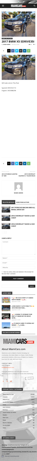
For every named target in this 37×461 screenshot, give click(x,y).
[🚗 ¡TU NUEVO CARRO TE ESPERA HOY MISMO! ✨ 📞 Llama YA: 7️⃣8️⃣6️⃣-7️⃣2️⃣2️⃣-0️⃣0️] (6, 325)
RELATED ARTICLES (8, 202)
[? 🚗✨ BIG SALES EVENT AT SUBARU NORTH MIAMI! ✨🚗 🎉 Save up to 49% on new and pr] (6, 300)
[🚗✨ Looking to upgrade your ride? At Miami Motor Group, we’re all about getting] (6, 316)
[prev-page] (3, 232)
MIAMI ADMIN (6, 44)
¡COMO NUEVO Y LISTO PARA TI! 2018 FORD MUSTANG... (21, 307)
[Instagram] (7, 381)
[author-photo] (18, 190)
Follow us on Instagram (11, 332)
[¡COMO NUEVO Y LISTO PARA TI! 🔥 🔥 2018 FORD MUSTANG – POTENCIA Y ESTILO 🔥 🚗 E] (6, 308)
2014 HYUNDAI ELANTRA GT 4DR (9, 175)
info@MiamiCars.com (8, 367)
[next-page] (5, 232)
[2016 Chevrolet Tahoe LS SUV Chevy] (6, 218)
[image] (18, 341)
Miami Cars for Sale (11, 9)
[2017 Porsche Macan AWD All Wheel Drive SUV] (6, 210)
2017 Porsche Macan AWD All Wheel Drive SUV (23, 209)
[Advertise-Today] (18, 2)
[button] (3, 5)
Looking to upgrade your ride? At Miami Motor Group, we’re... (22, 316)
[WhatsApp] (28, 50)
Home (3, 9)
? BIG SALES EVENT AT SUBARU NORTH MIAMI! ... (22, 298)
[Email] (9, 50)
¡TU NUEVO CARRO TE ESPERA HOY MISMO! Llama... (23, 324)
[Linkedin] (24, 50)
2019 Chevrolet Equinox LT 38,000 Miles (27, 175)
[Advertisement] (18, 112)
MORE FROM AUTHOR (22, 202)
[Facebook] (13, 50)
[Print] (20, 50)
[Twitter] (16, 50)
